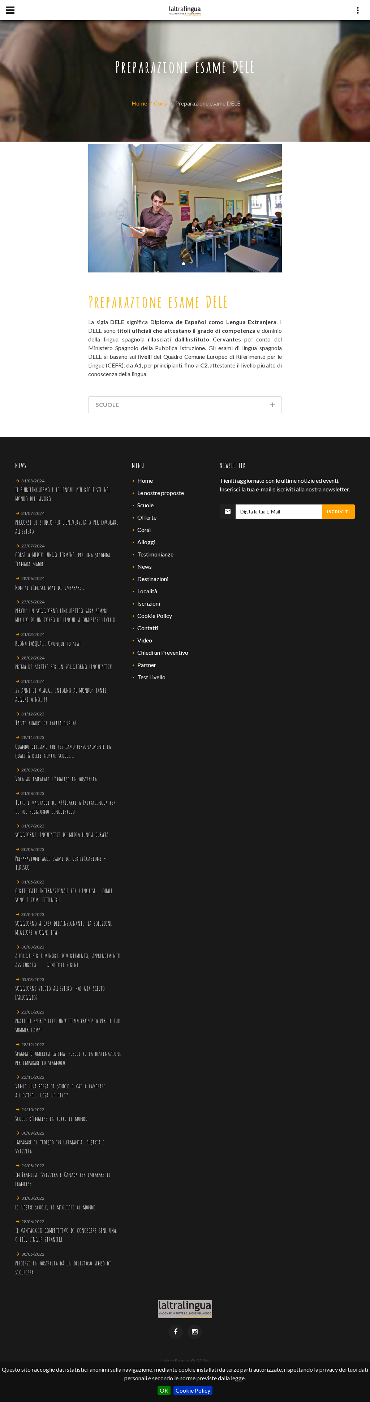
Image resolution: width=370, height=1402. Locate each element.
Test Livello (151, 677)
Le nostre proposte (160, 492)
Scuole (145, 505)
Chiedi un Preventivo (162, 652)
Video (144, 640)
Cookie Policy (193, 1390)
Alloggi (146, 541)
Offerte (146, 517)
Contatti (147, 627)
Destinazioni (152, 578)
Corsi (160, 103)
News (144, 566)
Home (139, 103)
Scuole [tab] (107, 404)
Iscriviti (338, 511)
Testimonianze (155, 554)
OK (164, 1390)
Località (147, 591)
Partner (146, 664)
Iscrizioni (148, 603)
